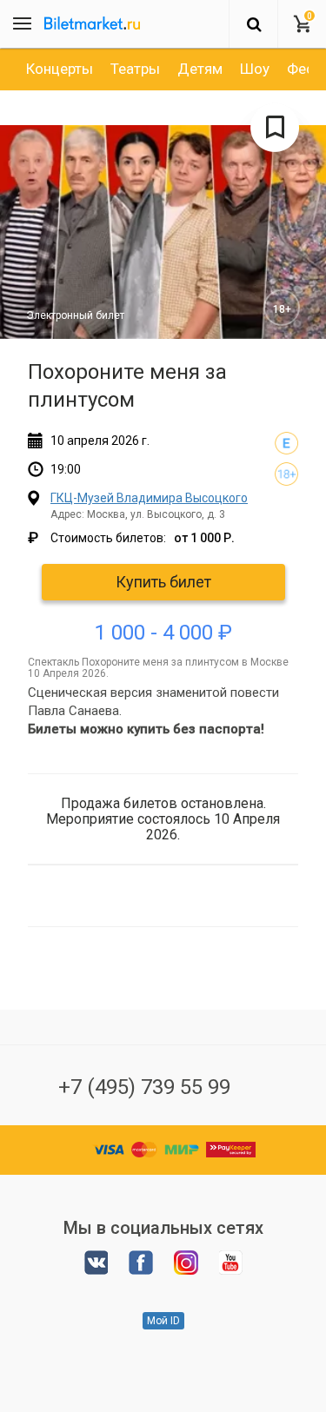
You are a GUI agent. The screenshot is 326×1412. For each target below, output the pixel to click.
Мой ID (163, 1321)
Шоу (254, 68)
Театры (135, 68)
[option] (59, 68)
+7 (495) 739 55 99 (144, 1087)
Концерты (59, 68)
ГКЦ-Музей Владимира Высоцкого (149, 498)
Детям (200, 68)
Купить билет (163, 582)
